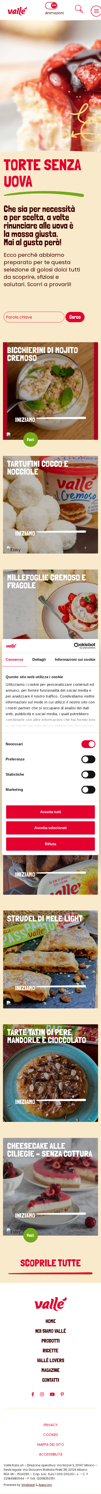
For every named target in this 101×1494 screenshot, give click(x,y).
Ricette (50, 1350)
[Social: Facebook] (35, 1396)
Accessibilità (50, 1454)
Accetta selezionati (50, 828)
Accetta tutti (50, 812)
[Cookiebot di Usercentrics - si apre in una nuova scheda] (73, 646)
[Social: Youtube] (55, 1396)
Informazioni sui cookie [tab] (75, 659)
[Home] (17, 11)
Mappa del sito (50, 1444)
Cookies (50, 1434)
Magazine (50, 1370)
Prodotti (50, 1341)
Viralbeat (28, 1485)
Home (51, 1321)
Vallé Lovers (50, 1360)
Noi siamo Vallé (50, 1331)
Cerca (75, 317)
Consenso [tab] (14, 659)
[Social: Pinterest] (65, 1396)
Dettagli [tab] (39, 659)
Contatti (50, 1380)
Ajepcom (45, 1485)
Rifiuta (50, 844)
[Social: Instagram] (45, 1396)
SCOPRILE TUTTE (50, 1263)
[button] (79, 9)
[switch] (88, 759)
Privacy (51, 1424)
